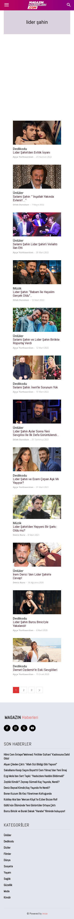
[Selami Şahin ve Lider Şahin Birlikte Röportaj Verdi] (37, 320)
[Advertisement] (37, 73)
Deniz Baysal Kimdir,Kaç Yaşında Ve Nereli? (27, 787)
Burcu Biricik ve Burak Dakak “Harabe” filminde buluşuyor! (34, 811)
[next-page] (39, 690)
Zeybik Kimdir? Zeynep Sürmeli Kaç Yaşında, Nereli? (32, 782)
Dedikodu (20, 149)
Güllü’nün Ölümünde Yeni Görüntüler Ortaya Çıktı (30, 805)
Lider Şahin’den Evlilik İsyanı (31, 152)
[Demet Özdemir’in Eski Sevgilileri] (37, 650)
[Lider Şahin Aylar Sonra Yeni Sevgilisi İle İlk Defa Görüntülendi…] (37, 412)
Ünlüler (18, 193)
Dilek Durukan (21, 204)
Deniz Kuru (19, 534)
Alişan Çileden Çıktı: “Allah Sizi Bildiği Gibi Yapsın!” (30, 764)
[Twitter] (24, 728)
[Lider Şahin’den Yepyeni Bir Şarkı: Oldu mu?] (37, 507)
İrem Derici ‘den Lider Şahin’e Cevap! (32, 576)
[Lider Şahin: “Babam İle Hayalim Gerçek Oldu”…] (37, 272)
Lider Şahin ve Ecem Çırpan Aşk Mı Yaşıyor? (36, 481)
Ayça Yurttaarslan (23, 156)
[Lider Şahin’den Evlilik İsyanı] (37, 133)
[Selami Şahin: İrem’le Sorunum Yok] (37, 368)
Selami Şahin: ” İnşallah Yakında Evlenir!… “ (33, 198)
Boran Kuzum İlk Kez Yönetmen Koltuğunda (28, 793)
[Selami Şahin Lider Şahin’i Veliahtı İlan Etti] (37, 224)
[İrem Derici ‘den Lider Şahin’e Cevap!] (37, 555)
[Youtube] (32, 728)
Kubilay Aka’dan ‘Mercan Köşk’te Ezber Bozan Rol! (30, 799)
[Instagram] (15, 728)
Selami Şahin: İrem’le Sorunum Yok (35, 387)
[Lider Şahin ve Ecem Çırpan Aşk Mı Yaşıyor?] (37, 459)
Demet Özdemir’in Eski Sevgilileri (35, 670)
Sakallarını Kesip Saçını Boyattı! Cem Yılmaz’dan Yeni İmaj (35, 770)
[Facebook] (7, 728)
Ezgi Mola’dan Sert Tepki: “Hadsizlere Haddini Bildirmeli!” (34, 776)
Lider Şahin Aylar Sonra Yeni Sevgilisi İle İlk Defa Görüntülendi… (36, 433)
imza (44, 913)
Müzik (17, 288)
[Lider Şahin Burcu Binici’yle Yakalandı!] (37, 602)
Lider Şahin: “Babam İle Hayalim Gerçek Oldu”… (33, 293)
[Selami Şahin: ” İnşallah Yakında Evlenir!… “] (37, 177)
